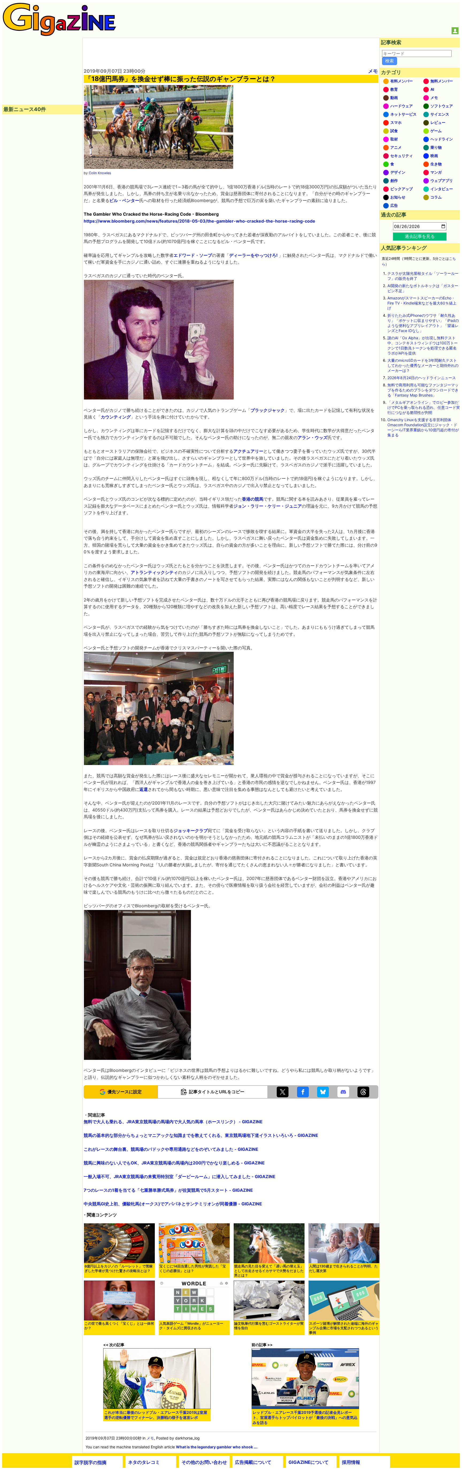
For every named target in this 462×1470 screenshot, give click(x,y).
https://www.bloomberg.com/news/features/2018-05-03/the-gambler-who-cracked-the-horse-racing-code (199, 221)
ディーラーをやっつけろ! (254, 255)
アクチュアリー (248, 451)
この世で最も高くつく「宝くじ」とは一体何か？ (119, 1326)
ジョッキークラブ (191, 830)
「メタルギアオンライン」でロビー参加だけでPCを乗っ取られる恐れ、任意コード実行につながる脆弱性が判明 (423, 407)
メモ (373, 71)
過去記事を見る (420, 236)
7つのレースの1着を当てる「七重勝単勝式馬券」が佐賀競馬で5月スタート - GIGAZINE (168, 1190)
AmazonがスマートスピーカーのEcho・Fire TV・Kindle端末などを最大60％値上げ (421, 303)
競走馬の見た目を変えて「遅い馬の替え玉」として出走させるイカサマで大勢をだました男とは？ (269, 1270)
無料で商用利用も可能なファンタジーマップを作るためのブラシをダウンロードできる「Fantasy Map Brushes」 (423, 390)
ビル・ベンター (124, 200)
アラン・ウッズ (313, 437)
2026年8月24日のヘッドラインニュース (421, 377)
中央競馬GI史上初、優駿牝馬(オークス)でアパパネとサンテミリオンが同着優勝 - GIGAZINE (173, 1203)
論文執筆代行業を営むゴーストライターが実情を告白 (269, 1326)
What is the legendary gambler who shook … (216, 1447)
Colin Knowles (100, 173)
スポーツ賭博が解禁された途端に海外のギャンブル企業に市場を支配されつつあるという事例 (344, 1328)
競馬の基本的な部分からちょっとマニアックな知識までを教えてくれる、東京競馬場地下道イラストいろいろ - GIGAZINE (201, 1135)
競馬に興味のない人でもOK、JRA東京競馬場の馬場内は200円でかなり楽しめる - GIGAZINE (174, 1163)
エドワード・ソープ (193, 255)
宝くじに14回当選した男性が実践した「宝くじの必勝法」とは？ (192, 1268)
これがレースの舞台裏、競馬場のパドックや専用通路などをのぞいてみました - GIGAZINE (171, 1149)
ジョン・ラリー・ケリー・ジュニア (267, 506)
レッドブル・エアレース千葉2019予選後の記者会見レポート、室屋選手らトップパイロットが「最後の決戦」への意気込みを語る (305, 1417)
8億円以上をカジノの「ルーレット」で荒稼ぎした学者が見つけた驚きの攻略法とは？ (118, 1268)
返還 (143, 789)
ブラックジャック (268, 410)
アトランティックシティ (154, 572)
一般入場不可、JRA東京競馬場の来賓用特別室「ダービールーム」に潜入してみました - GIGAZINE (179, 1176)
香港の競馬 (252, 499)
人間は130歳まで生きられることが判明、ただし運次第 (343, 1268)
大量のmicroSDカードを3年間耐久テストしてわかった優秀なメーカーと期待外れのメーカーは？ (423, 365)
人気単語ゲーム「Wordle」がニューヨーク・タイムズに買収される (191, 1326)
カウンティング (116, 417)
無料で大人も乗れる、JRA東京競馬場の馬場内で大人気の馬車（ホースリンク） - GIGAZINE (173, 1121)
